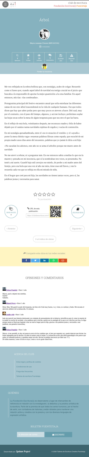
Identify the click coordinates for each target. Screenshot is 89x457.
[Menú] (5, 4)
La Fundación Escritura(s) (22, 400)
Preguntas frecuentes (24, 371)
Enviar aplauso (11, 213)
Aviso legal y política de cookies (28, 362)
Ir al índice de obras (44, 238)
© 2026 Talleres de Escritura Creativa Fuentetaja (68, 451)
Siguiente (77, 228)
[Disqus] (44, 313)
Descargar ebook (78, 212)
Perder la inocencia (44, 71)
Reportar (72, 59)
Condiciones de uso (24, 366)
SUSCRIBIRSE (59, 434)
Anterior (11, 228)
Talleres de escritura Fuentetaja (28, 376)
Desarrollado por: (17, 451)
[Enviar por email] (62, 260)
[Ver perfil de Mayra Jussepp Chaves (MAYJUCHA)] (44, 34)
